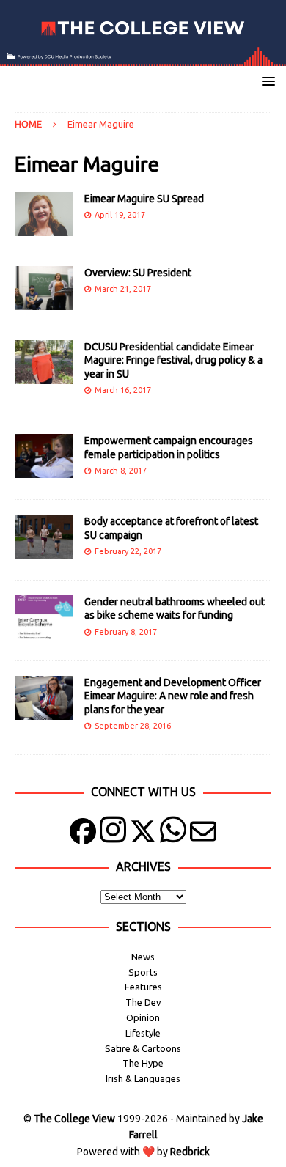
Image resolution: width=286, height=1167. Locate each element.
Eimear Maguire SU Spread (144, 199)
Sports (143, 972)
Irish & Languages (143, 1078)
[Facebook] (83, 834)
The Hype (143, 1063)
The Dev (143, 1002)
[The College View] (143, 58)
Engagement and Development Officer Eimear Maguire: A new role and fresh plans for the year (172, 696)
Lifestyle (143, 1033)
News (143, 956)
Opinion (143, 1017)
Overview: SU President (137, 273)
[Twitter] (143, 834)
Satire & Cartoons (143, 1048)
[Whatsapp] (173, 834)
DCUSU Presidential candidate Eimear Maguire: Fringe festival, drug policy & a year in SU (173, 360)
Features (143, 987)
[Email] (203, 834)
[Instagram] (113, 834)
